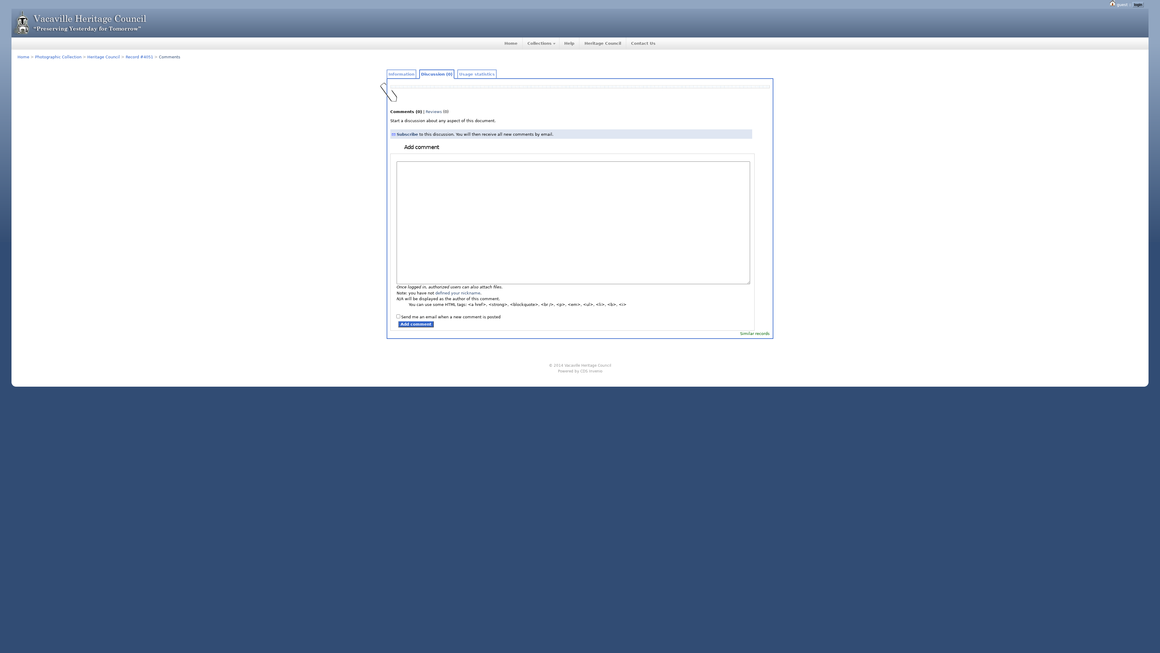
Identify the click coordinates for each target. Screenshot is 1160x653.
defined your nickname (457, 293)
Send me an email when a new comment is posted (451, 317)
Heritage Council (603, 43)
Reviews (434, 111)
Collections (539, 43)
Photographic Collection (58, 57)
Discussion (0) (437, 74)
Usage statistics (477, 74)
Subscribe (407, 134)
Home (510, 43)
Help (569, 43)
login (1138, 5)
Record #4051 (139, 57)
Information (401, 74)
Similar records (755, 333)
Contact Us (643, 43)
